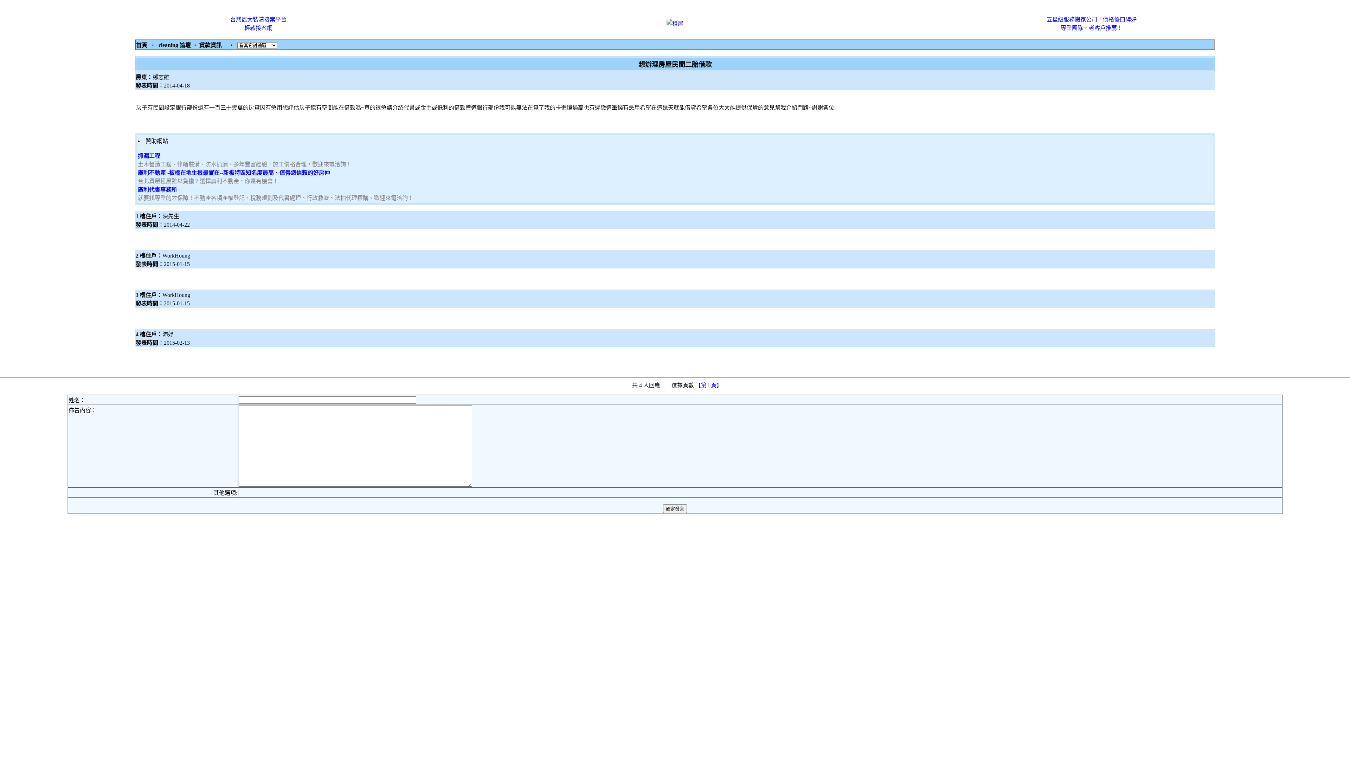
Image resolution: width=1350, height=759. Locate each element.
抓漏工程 (149, 156)
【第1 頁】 (709, 385)
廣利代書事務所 (157, 190)
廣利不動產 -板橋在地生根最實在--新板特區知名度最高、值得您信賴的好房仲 (234, 173)
